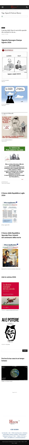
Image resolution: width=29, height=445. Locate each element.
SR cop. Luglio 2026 (5, 224)
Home (2, 10)
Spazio (3, 27)
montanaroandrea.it (20, 437)
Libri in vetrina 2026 (8, 277)
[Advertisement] (14, 2)
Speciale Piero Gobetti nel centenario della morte (10, 268)
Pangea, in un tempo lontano (6, 381)
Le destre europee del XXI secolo (12, 310)
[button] (2, 7)
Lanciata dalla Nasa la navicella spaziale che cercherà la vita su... (14, 31)
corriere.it (7, 80)
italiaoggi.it (7, 104)
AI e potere (8, 344)
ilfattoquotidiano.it (8, 139)
